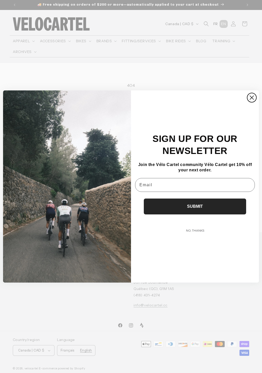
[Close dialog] (251, 97)
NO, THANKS (195, 230)
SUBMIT (195, 206)
